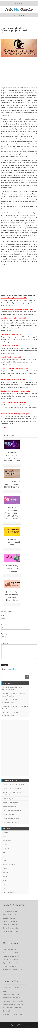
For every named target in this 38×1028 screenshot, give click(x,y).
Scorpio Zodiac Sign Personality (12, 969)
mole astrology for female (10, 802)
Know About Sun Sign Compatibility (13, 1001)
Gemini (5, 852)
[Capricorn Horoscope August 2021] (12, 531)
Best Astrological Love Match (11, 994)
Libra (4, 860)
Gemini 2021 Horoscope (10, 924)
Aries (4, 836)
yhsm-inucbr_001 (8, 798)
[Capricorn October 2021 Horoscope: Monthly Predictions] (12, 473)
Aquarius (5, 832)
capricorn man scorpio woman (12, 788)
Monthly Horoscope (9, 864)
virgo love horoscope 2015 (11, 818)
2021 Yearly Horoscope (10, 911)
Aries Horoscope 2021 (9, 914)
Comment (4, 643)
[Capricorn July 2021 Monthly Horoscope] (12, 558)
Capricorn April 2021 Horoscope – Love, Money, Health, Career (12, 596)
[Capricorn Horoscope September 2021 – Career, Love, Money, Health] (12, 500)
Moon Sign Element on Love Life (12, 1014)
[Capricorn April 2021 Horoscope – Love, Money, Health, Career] (12, 584)
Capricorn (5, 427)
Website (4, 634)
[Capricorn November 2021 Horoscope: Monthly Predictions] (12, 444)
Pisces (5, 868)
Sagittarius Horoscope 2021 (11, 956)
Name (3, 616)
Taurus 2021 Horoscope (10, 921)
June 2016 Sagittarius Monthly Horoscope (14, 368)
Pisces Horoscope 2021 (10, 966)
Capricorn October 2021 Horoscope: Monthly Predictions (12, 484)
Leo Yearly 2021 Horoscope (11, 931)
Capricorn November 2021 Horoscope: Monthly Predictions (12, 456)
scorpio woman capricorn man (12, 810)
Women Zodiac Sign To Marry (12, 997)
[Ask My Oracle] (19, 9)
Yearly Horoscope (8, 892)
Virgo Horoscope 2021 (9, 949)
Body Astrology (7, 840)
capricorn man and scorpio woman (13, 784)
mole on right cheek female (11, 822)
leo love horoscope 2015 (10, 814)
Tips (4, 884)
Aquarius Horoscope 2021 (11, 963)
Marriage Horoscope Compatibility (13, 1004)
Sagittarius (6, 872)
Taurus (5, 880)
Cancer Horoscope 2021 (10, 928)
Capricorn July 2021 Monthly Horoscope (12, 568)
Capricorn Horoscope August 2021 (12, 542)
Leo (4, 856)
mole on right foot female (10, 806)
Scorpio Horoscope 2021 (10, 953)
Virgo (4, 888)
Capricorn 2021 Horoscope (11, 959)
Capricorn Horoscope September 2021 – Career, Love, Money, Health (12, 513)
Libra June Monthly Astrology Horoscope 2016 (16, 414)
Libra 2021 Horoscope (9, 918)
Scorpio (5, 876)
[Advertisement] (19, 72)
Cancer (5, 844)
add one (14, 669)
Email (3, 625)
